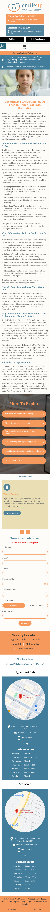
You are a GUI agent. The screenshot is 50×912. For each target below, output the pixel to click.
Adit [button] (26, 904)
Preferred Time (9, 590)
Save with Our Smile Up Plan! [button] (23, 53)
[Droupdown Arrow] (45, 594)
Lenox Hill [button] (16, 644)
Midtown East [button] (33, 644)
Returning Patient (36, 605)
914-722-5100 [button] (24, 28)
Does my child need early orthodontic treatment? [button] (20, 432)
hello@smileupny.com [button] (26, 732)
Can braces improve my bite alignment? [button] (21, 442)
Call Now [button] (12, 39)
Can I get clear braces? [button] (14, 460)
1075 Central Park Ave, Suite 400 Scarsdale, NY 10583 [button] (26, 840)
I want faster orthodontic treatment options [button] (23, 451)
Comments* (7, 611)
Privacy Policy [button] (34, 899)
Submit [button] (25, 624)
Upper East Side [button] (18, 640)
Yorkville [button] (35, 640)
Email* (5, 558)
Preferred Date (8, 579)
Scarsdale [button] (12, 28)
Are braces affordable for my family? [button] (19, 414)
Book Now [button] (37, 909)
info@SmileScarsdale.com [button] (26, 845)
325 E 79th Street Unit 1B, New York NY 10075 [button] (25, 20)
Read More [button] (12, 514)
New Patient (14, 605)
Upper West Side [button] (25, 649)
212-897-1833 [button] (30, 16)
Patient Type (7, 600)
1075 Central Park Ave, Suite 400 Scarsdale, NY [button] (26, 32)
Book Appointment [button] (38, 39)
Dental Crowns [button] (10, 494)
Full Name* (7, 547)
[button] (3, 46)
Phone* (5, 568)
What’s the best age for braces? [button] (17, 423)
